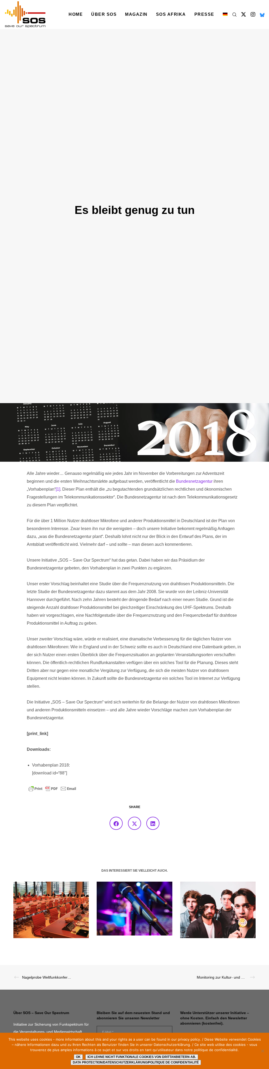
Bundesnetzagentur (194, 481)
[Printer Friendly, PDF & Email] (52, 788)
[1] (58, 489)
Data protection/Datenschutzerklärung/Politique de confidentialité (136, 1062)
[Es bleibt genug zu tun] (116, 823)
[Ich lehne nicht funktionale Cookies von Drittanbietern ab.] (262, 1050)
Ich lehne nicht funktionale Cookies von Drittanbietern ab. (141, 1057)
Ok (78, 1057)
